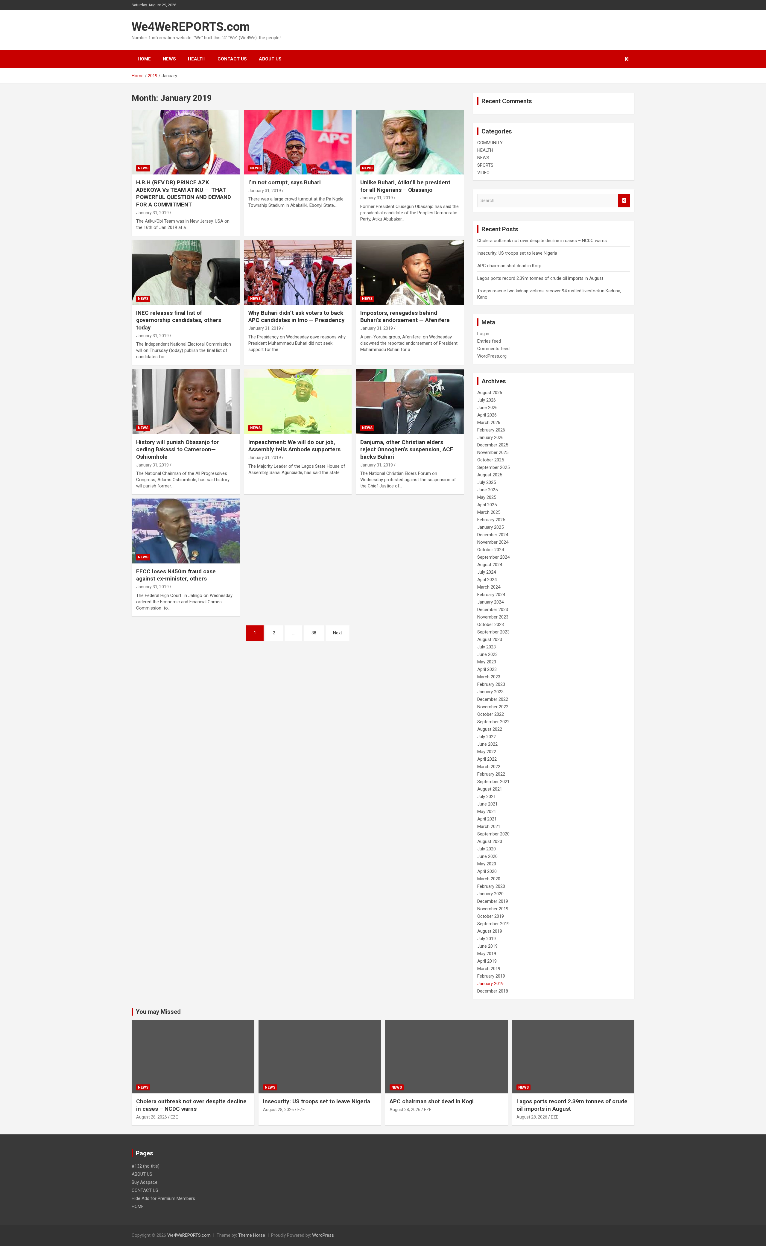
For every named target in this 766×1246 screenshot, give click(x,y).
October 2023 (490, 624)
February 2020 (491, 886)
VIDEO (483, 172)
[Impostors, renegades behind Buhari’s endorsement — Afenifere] (409, 272)
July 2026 (486, 400)
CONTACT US (232, 59)
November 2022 (492, 706)
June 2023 (487, 654)
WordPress (323, 1235)
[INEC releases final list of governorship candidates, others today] (185, 272)
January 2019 (490, 983)
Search (624, 200)
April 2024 (487, 579)
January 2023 (490, 692)
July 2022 (486, 736)
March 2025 (488, 512)
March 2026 (488, 422)
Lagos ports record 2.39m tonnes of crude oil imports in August (540, 278)
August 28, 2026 (151, 1117)
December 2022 (492, 699)
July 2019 (486, 938)
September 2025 (493, 467)
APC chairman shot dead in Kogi (509, 265)
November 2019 (492, 908)
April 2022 (487, 759)
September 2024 (493, 557)
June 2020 (487, 856)
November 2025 (492, 452)
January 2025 (490, 527)
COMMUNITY (490, 142)
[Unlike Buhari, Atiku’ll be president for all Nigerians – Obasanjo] (409, 142)
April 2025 (487, 504)
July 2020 (486, 849)
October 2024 (490, 549)
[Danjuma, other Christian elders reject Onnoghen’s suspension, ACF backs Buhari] (409, 401)
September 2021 (493, 781)
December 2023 (492, 609)
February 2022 (491, 774)
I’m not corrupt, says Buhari (284, 182)
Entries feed (489, 341)
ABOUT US (270, 59)
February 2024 (491, 594)
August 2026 (489, 392)
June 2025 (487, 490)
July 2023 (486, 647)
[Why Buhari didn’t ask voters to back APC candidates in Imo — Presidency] (298, 272)
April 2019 (487, 961)
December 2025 (492, 445)
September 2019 (493, 923)
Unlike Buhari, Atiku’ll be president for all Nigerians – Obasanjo (405, 186)
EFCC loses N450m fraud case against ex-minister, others (176, 575)
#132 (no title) (145, 1166)
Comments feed (493, 348)
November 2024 (492, 542)
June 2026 (487, 407)
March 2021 (488, 826)
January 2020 (490, 893)
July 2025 (486, 482)
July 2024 (486, 572)
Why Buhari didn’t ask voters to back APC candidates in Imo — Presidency (296, 316)
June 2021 (487, 804)
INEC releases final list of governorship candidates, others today (178, 320)
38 (313, 633)
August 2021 (489, 789)
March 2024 (488, 587)
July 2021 (486, 796)
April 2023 (487, 669)
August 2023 (489, 639)
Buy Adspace (144, 1182)
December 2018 (492, 991)
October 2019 (490, 916)
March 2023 (488, 677)
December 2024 (492, 534)
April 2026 (487, 415)
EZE (174, 1117)
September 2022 (493, 721)
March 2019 (488, 968)
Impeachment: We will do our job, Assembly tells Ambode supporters (294, 446)
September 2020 (493, 834)
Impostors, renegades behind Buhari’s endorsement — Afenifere (405, 316)
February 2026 (491, 430)
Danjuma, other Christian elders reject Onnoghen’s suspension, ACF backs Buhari (406, 449)
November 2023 (492, 617)
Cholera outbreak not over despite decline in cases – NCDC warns (542, 240)
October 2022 (490, 714)
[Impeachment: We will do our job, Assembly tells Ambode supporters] (298, 401)
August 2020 (489, 841)
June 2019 (487, 946)
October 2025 (490, 460)
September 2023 (493, 632)
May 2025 (486, 497)
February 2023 (491, 684)
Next (337, 633)
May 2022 (486, 751)
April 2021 (487, 819)
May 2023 (486, 662)
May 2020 (486, 864)
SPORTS (485, 165)
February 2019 (491, 976)
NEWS (169, 59)
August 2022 (489, 729)
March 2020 (488, 879)
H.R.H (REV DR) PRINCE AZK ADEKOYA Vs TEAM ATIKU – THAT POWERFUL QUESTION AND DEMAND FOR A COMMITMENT (183, 193)
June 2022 (487, 744)
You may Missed (158, 1011)
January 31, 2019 (152, 212)
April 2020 (487, 871)
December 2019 (492, 901)
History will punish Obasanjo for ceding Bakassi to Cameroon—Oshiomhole (177, 449)
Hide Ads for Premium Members (163, 1198)
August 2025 (489, 475)
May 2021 (486, 811)
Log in (483, 333)
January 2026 (490, 437)
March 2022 (488, 766)
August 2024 (489, 564)
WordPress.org (492, 356)
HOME (144, 59)
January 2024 (490, 602)
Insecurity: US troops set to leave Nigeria (517, 253)
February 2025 (491, 519)
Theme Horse (251, 1235)
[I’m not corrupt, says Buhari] (298, 142)
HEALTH (197, 59)
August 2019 (489, 931)
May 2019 (486, 953)
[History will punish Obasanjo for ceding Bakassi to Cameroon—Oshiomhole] (185, 401)
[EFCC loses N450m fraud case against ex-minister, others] (185, 531)
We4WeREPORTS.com (191, 27)
